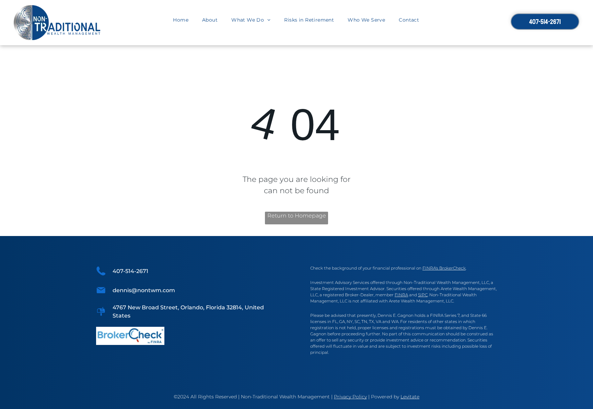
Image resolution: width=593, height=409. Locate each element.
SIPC (423, 294)
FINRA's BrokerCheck (444, 268)
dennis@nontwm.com (144, 290)
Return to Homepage (296, 215)
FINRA (401, 294)
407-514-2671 (130, 271)
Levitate (409, 397)
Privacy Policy (350, 397)
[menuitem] (180, 20)
